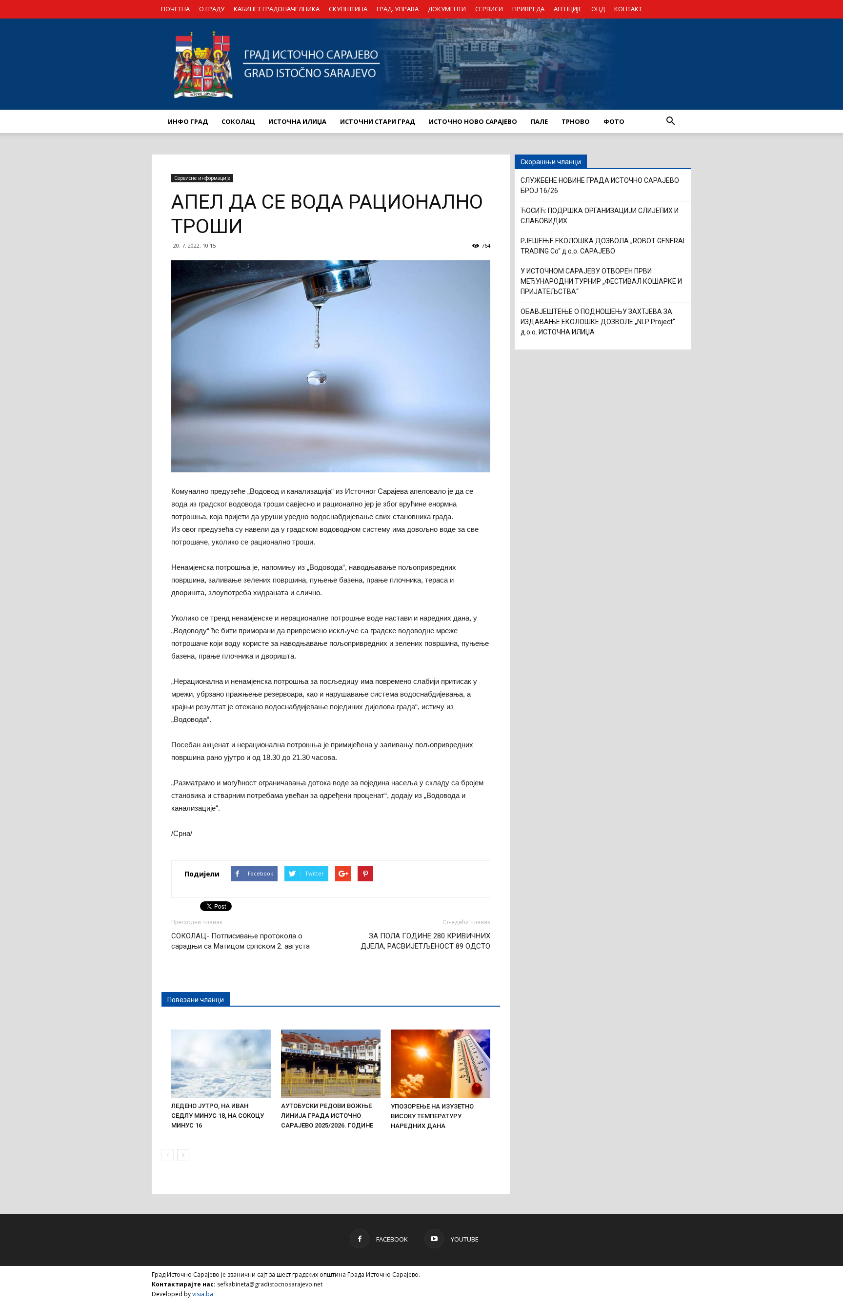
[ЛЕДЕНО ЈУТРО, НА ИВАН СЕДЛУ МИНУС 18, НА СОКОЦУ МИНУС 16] (221, 1064)
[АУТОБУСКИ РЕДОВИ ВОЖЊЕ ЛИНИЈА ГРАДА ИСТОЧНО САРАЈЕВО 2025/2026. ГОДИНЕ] (331, 1064)
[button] (670, 121)
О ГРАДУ (211, 8)
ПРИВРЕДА (528, 8)
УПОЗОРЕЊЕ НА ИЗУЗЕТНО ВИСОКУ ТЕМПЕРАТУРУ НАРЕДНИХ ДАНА (432, 1116)
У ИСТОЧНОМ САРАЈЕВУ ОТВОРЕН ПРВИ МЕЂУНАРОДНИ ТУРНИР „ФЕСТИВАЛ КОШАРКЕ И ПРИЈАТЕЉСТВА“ (601, 281)
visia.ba (202, 1294)
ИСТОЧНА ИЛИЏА (297, 121)
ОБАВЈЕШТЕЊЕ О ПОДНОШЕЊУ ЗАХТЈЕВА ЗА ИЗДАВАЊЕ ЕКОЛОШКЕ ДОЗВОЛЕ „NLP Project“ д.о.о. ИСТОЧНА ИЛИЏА (598, 322)
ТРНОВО (576, 121)
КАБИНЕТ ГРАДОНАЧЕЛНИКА (277, 8)
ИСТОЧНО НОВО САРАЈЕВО (473, 121)
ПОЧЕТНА (175, 8)
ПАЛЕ (539, 121)
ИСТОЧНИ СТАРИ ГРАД (377, 121)
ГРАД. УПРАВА (398, 8)
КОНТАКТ (628, 8)
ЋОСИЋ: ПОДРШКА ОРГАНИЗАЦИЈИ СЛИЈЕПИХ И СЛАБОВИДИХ (600, 216)
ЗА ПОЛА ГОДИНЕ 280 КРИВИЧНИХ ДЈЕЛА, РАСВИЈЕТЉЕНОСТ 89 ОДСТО (425, 941)
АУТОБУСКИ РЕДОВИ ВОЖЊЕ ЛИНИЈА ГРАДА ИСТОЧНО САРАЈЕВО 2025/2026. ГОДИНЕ (327, 1115)
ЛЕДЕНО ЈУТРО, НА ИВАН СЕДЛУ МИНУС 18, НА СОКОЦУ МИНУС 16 (217, 1115)
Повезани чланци (195, 1000)
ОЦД (598, 8)
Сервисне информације (202, 178)
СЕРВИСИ (489, 8)
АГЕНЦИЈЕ (568, 8)
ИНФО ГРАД (188, 121)
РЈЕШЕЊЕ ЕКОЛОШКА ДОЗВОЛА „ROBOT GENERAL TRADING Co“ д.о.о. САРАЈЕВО (603, 246)
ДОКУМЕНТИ (447, 8)
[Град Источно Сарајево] (421, 64)
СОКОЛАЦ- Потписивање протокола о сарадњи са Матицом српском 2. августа (240, 941)
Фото (613, 121)
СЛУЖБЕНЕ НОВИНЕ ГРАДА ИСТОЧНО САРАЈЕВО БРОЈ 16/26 (600, 185)
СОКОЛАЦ (238, 121)
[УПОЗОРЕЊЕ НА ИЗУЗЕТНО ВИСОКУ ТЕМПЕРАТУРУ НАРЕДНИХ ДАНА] (440, 1064)
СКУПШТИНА (348, 8)
